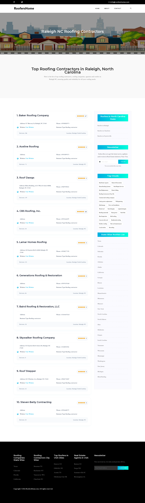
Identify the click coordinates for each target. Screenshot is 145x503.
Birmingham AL (79, 477)
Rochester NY (38, 471)
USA (66, 37)
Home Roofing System (104, 186)
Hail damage (102, 205)
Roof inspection (103, 216)
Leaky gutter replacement (105, 201)
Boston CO (77, 464)
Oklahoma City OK (60, 477)
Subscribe (123, 161)
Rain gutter (114, 212)
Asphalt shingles (122, 209)
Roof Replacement (103, 190)
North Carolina (74, 37)
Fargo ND (77, 468)
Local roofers (102, 227)
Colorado (17, 471)
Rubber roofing (103, 224)
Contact (117, 8)
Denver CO (58, 464)
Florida (16, 475)
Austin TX (57, 472)
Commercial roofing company (106, 197)
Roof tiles (123, 212)
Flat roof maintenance (116, 224)
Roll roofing (113, 216)
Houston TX (38, 466)
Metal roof (101, 209)
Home (97, 8)
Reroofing (111, 227)
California (17, 479)
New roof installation (113, 205)
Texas (16, 466)
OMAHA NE (58, 468)
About (106, 8)
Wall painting (119, 201)
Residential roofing (116, 220)
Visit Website (29, 127)
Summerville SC (80, 472)
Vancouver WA (39, 475)
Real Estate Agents (103, 183)
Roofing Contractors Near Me (106, 194)
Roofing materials (103, 212)
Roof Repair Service (119, 186)
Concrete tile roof (103, 220)
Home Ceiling (115, 190)
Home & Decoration (117, 183)
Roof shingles (111, 209)
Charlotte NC (38, 479)
